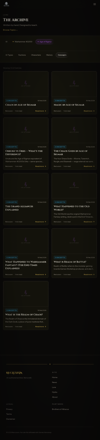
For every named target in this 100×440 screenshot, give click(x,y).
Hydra (54, 392)
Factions (22, 55)
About (54, 397)
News (54, 382)
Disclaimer (10, 419)
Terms (9, 414)
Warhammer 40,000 (23, 41)
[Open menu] (94, 4)
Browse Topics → (10, 30)
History (49, 55)
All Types (9, 55)
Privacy (9, 409)
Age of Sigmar (46, 41)
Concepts (62, 55)
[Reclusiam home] (7, 4)
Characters (36, 55)
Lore (54, 387)
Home (54, 377)
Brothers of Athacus (60, 409)
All (6, 41)
